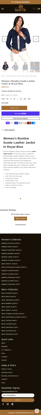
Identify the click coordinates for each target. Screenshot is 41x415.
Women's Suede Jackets (10, 257)
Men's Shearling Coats (9, 327)
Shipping (4, 91)
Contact (4, 379)
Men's (3, 343)
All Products (6, 350)
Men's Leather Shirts (9, 320)
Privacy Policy (6, 369)
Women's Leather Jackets (10, 243)
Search (4, 360)
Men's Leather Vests (8, 331)
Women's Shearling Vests (10, 284)
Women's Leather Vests (9, 281)
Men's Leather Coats (8, 324)
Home (3, 76)
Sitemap (4, 357)
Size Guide (4, 102)
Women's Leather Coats (9, 274)
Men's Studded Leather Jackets (12, 313)
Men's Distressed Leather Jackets (14, 267)
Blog (3, 353)
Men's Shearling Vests (9, 334)
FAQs (3, 383)
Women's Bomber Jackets (10, 253)
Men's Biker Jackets (8, 296)
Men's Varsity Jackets (9, 264)
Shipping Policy (7, 372)
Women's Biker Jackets (9, 246)
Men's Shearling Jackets (10, 300)
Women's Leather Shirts (10, 270)
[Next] (36, 39)
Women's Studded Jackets (10, 260)
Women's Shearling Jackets (11, 250)
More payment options (20, 118)
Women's (4, 346)
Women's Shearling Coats (10, 277)
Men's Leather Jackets (9, 293)
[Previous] (5, 39)
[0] (38, 9)
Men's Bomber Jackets (9, 303)
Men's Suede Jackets (8, 307)
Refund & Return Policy (10, 376)
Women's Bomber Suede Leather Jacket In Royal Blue (19, 142)
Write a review (20, 218)
